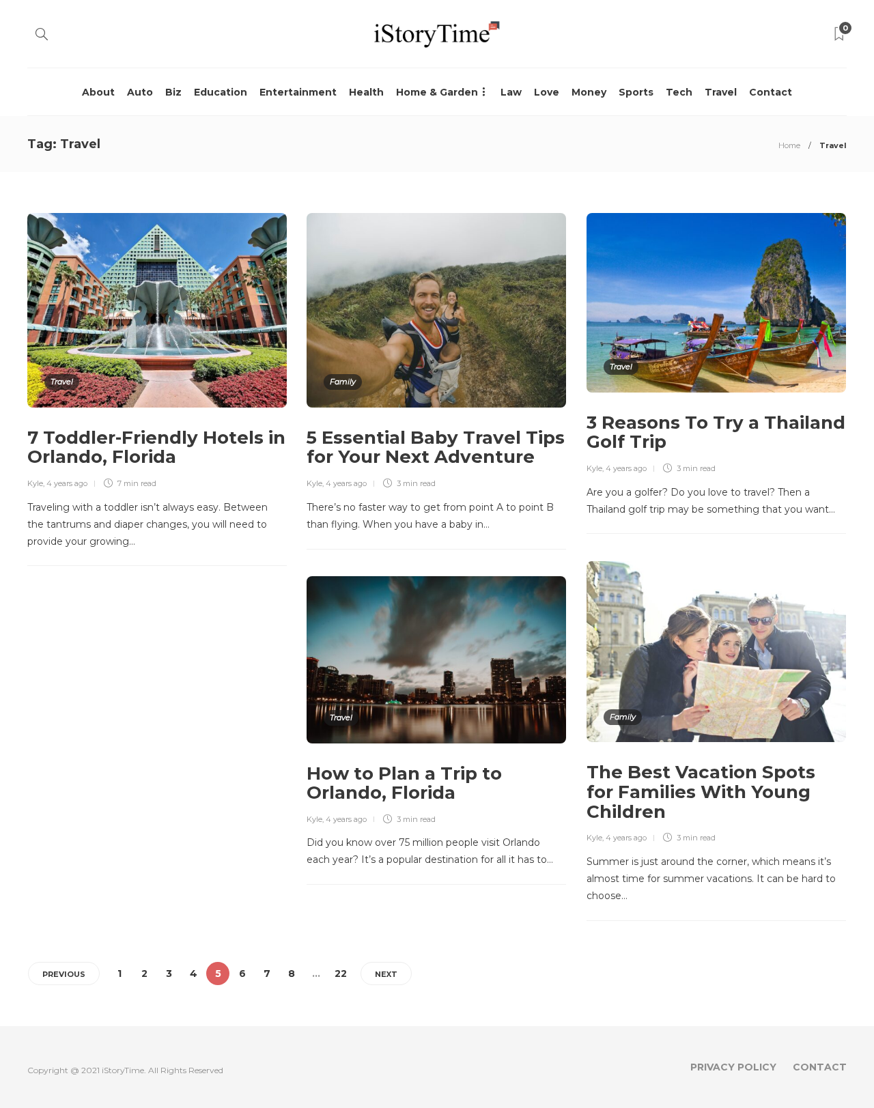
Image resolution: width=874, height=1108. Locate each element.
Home (789, 145)
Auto (140, 92)
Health (366, 92)
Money (589, 92)
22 (341, 973)
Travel (721, 92)
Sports (636, 92)
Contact (770, 92)
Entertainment (298, 92)
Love (546, 92)
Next (386, 974)
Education (220, 92)
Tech (679, 92)
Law (511, 92)
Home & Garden (437, 92)
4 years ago (66, 483)
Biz (173, 92)
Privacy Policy (733, 1067)
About (98, 92)
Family (343, 381)
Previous (63, 974)
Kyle (35, 483)
